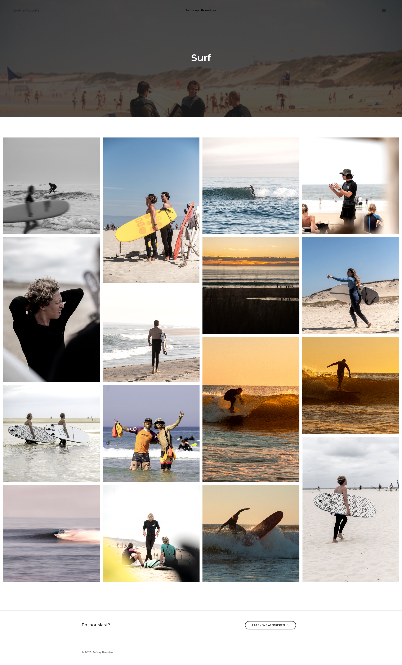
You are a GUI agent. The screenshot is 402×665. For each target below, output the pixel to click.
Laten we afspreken (268, 625)
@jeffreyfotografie (26, 10)
